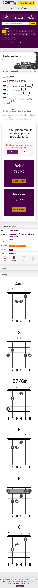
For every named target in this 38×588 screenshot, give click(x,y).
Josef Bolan (13, 230)
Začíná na (5, 28)
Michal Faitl (13, 234)
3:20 (7, 71)
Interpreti (19, 18)
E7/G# (11, 77)
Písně (7, 18)
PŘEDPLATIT (19, 181)
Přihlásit (26, 152)
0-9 (8, 31)
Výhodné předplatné (27, 3)
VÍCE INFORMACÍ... (25, 583)
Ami (4, 77)
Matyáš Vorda (29, 234)
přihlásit (24, 8)
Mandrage (5, 60)
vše (4, 31)
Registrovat (13, 152)
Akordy (31, 18)
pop (11, 249)
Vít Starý (21, 234)
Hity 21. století (14, 253)
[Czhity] (9, 3)
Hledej (33, 23)
